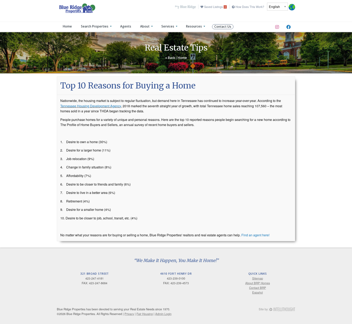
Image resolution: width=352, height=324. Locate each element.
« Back (170, 57)
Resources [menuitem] (194, 26)
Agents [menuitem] (125, 26)
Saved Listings (214, 7)
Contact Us (222, 26)
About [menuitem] (145, 26)
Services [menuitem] (167, 26)
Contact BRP (257, 287)
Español (257, 292)
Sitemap (257, 278)
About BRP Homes (257, 283)
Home (182, 57)
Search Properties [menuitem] (94, 26)
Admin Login (163, 314)
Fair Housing (144, 314)
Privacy (129, 314)
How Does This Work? (249, 7)
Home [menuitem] (67, 26)
